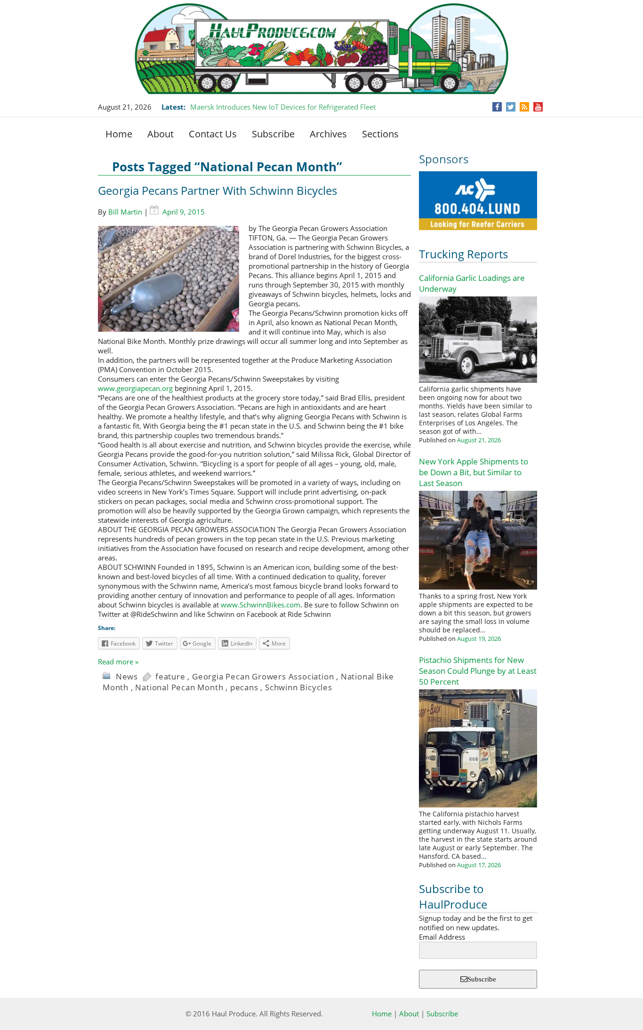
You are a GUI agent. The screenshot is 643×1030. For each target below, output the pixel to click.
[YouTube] (538, 107)
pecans (244, 687)
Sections (380, 134)
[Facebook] (497, 107)
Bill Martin (125, 211)
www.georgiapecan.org (135, 388)
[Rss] (524, 107)
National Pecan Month (179, 687)
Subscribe (273, 134)
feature (170, 676)
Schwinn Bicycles (298, 687)
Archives (328, 134)
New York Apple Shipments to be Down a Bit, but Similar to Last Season (473, 472)
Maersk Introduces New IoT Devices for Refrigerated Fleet (283, 107)
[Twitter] (510, 107)
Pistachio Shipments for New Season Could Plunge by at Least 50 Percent (478, 671)
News (127, 676)
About (160, 134)
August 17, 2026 (479, 865)
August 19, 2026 (479, 638)
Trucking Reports (463, 254)
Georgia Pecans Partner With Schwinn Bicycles (217, 190)
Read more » (118, 661)
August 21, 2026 (479, 440)
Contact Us (213, 134)
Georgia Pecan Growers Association (263, 676)
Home (118, 134)
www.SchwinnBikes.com (260, 604)
